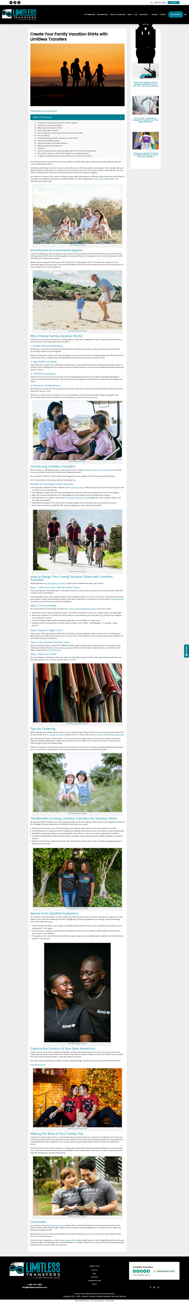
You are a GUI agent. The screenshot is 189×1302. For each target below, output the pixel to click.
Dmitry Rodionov (77, 1128)
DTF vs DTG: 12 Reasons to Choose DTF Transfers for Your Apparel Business (146, 120)
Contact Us (94, 1270)
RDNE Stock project (77, 908)
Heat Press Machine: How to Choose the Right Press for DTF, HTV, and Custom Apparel (145, 84)
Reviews (94, 1284)
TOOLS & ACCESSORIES (117, 14)
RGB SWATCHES (102, 14)
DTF (43, 476)
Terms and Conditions (97, 1301)
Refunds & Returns (93, 1294)
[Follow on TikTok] (158, 1287)
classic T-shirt (96, 735)
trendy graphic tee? (116, 735)
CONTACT (163, 14)
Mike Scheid (42, 111)
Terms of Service (108, 1294)
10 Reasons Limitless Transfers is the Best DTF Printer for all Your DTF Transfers (146, 155)
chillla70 (77, 245)
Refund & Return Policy (82, 1301)
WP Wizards (121, 1296)
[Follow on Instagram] (154, 1287)
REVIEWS (155, 14)
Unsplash (53, 111)
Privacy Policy (80, 1294)
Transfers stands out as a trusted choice (99, 470)
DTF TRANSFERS (89, 14)
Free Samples (176, 14)
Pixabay (83, 245)
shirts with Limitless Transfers (54, 583)
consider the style (55, 735)
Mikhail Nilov (77, 461)
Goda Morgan (77, 331)
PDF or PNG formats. (53, 650)
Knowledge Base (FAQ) (94, 1280)
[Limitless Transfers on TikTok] (18, 2)
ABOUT (130, 14)
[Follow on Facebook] (150, 1287)
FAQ (136, 14)
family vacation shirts (55, 1225)
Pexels (85, 331)
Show (186, 651)
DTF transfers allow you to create (77, 498)
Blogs (94, 1273)
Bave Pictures (77, 1043)
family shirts (98, 179)
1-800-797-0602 (34, 1284)
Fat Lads (76, 571)
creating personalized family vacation (82, 609)
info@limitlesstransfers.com (34, 1287)
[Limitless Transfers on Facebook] (11, 2)
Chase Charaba (76, 723)
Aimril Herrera (77, 1216)
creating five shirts (77, 487)
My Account (94, 1277)
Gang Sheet (68, 648)
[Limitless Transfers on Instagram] (15, 2)
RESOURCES (144, 14)
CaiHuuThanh (77, 813)
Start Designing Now (37, 1064)
